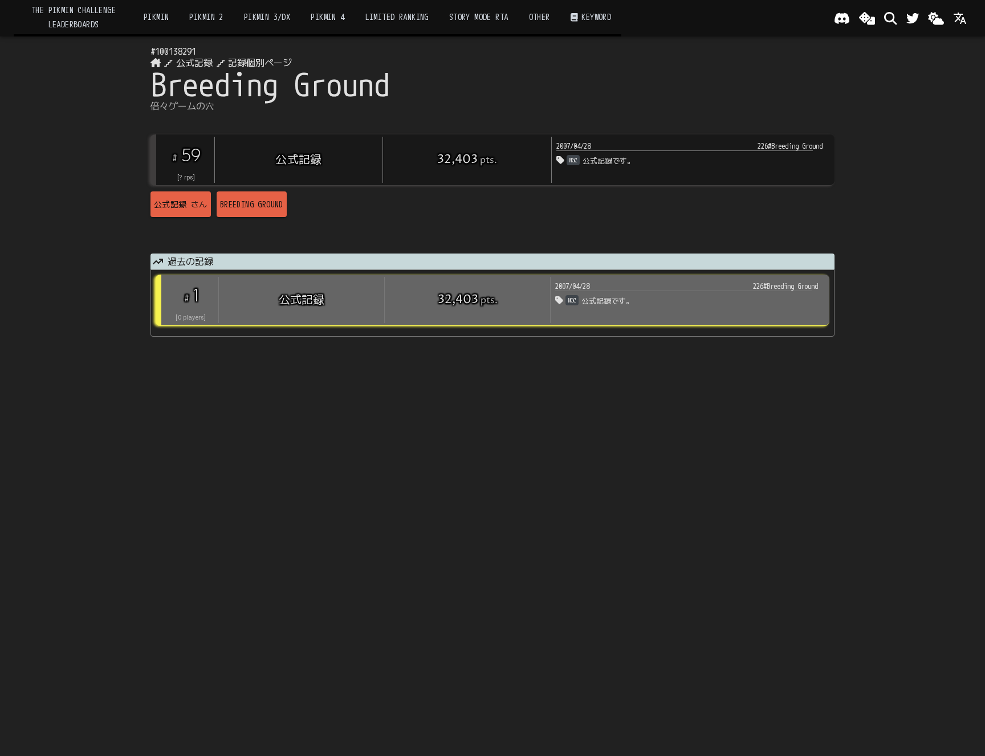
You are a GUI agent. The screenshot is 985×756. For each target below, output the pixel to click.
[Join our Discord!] (841, 18)
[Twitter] (912, 18)
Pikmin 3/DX (267, 17)
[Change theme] (936, 18)
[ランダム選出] (867, 18)
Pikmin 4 (327, 17)
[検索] (890, 18)
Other (539, 17)
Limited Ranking (397, 17)
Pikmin (156, 17)
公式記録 (194, 62)
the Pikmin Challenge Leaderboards (73, 17)
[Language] (960, 18)
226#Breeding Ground (790, 145)
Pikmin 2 (206, 17)
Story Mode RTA (478, 17)
